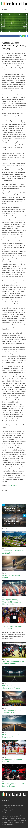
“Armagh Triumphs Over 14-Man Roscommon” (13, 662)
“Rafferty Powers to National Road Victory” (13, 735)
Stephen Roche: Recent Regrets (11, 576)
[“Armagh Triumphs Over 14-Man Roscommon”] (14, 657)
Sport (5, 490)
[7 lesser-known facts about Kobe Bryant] (14, 622)
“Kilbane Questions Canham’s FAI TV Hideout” (13, 784)
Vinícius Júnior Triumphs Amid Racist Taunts (12, 711)
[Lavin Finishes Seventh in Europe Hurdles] (14, 755)
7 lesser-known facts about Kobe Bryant (12, 627)
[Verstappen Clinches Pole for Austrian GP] (14, 546)
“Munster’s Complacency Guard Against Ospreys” (12, 686)
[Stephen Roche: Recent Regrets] (14, 571)
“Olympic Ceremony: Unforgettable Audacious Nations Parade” (11, 601)
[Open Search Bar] (25, 9)
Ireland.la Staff (12, 485)
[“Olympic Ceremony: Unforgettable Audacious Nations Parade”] (14, 595)
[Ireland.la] (14, 3)
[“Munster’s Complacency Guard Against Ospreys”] (14, 681)
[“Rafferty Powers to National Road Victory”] (14, 730)
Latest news (5, 800)
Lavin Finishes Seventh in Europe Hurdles (12, 760)
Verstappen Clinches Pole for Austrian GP (13, 551)
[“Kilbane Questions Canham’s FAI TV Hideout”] (14, 779)
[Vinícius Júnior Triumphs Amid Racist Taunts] (14, 706)
